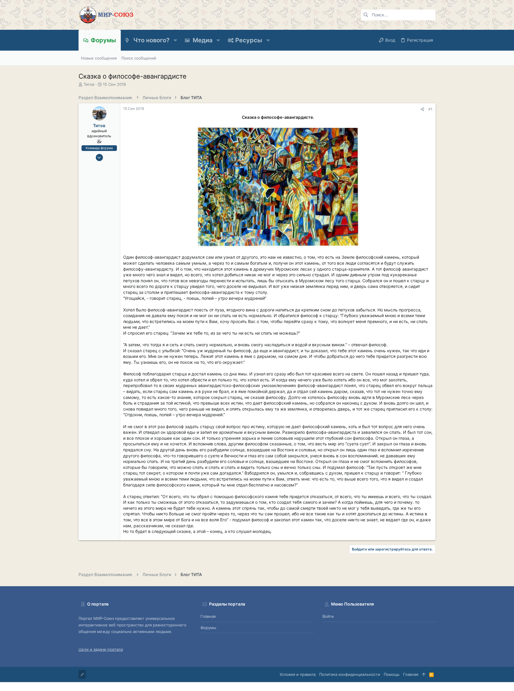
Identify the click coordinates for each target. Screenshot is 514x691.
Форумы (208, 627)
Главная (208, 616)
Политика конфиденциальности (349, 674)
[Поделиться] (422, 109)
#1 (430, 109)
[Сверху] (423, 674)
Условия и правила (298, 674)
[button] (175, 40)
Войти (328, 616)
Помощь (391, 674)
